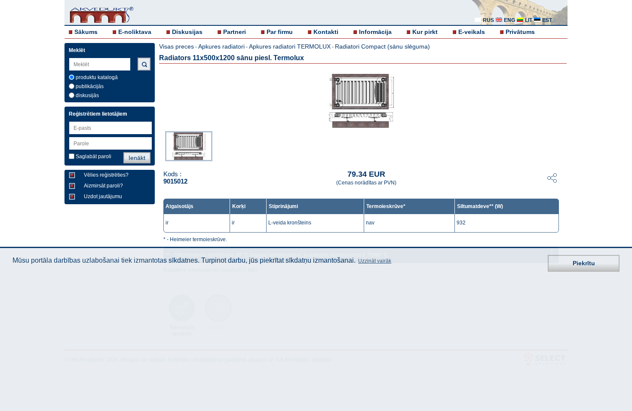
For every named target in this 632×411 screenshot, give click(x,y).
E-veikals (471, 31)
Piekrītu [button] (584, 263)
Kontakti (325, 31)
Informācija (375, 31)
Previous (160, 145)
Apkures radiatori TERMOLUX (290, 46)
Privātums (520, 31)
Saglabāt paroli (93, 156)
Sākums (86, 31)
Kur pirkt (425, 31)
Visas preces (176, 46)
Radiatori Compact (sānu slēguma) (382, 46)
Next (561, 145)
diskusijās (87, 95)
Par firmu (280, 31)
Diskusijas (187, 31)
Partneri (234, 31)
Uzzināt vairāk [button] (374, 261)
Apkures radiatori (221, 46)
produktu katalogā (97, 77)
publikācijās (90, 86)
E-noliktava (134, 31)
